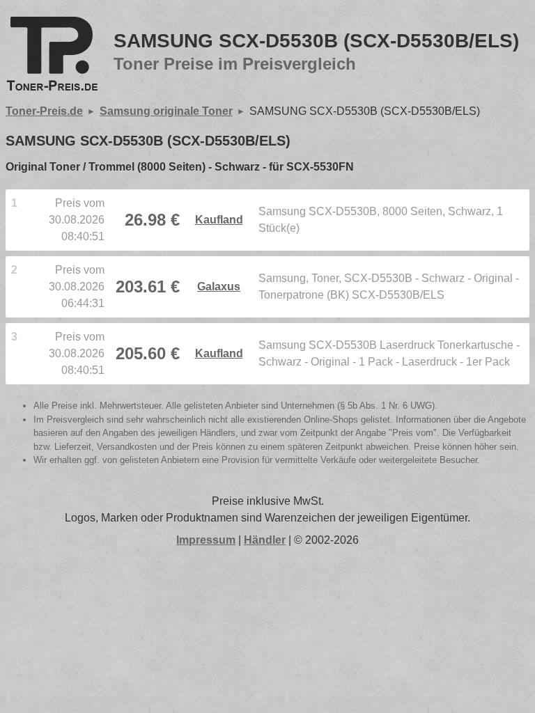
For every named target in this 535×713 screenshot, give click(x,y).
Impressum (205, 540)
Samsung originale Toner (166, 111)
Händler (265, 540)
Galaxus (218, 286)
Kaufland (219, 220)
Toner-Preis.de (44, 111)
